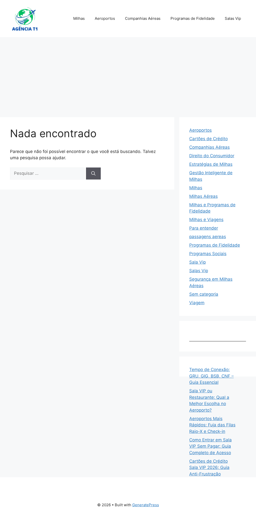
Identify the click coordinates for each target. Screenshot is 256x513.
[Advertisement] (128, 75)
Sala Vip (197, 262)
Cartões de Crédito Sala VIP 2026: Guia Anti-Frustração (209, 467)
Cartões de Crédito (208, 138)
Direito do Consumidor (211, 155)
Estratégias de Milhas (210, 164)
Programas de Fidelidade (192, 18)
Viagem (196, 302)
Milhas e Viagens (206, 219)
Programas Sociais (207, 253)
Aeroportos (105, 18)
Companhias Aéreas (142, 18)
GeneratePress (145, 504)
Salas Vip (233, 18)
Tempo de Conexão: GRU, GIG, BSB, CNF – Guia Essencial (211, 376)
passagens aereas (207, 236)
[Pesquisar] (93, 173)
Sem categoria (203, 294)
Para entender (203, 228)
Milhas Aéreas (203, 196)
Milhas (79, 18)
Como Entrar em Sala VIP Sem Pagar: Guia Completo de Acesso (210, 446)
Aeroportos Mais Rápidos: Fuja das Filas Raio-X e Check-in (212, 425)
